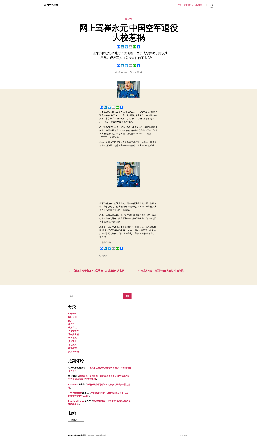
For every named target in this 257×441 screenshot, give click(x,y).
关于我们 (187, 5)
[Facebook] (118, 47)
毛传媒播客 (73, 331)
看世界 (104, 256)
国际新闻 (128, 19)
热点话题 (72, 341)
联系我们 (198, 5)
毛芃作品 (72, 338)
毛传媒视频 (73, 334)
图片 (70, 320)
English (72, 313)
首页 (179, 5)
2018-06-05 (137, 72)
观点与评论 (73, 351)
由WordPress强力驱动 (97, 435)
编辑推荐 (72, 348)
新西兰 (71, 324)
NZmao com (122, 72)
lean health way (76, 401)
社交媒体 (72, 344)
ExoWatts (73, 384)
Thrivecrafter (75, 393)
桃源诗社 (72, 327)
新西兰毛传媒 (51, 5)
